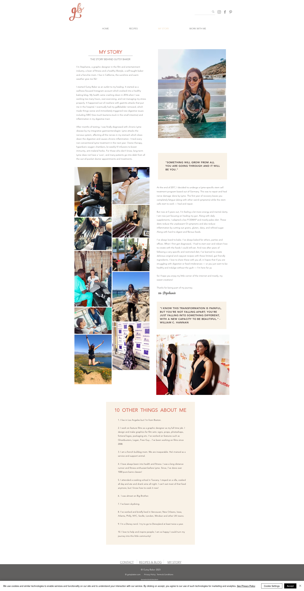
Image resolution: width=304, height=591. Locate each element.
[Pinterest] (230, 12)
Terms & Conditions (165, 574)
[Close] (300, 585)
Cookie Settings (272, 586)
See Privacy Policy (246, 586)
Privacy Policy (150, 574)
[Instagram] (219, 12)
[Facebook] (225, 12)
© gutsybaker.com (132, 574)
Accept (290, 586)
